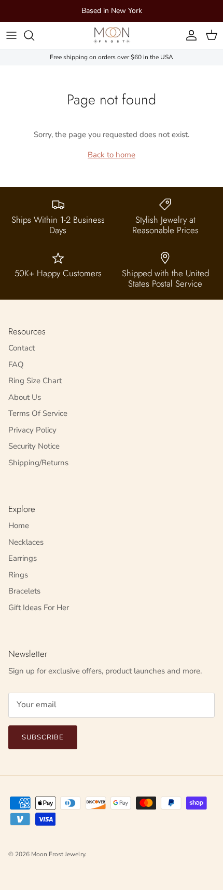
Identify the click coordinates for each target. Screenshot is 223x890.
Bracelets (24, 591)
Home (18, 525)
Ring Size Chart (35, 380)
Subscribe (43, 737)
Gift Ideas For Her (38, 607)
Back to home (111, 155)
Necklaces (26, 542)
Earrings (22, 558)
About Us (24, 397)
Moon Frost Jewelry (58, 854)
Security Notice (34, 446)
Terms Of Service (37, 413)
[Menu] (11, 35)
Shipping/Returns (38, 462)
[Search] (34, 35)
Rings (18, 575)
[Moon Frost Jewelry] (112, 35)
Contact (21, 348)
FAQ (16, 364)
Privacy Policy (32, 430)
